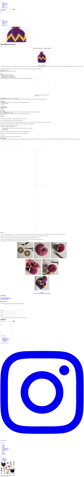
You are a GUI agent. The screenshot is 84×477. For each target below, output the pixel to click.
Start (3, 2)
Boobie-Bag (4, 337)
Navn (1, 312)
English (3, 446)
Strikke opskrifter (5, 4)
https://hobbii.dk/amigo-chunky (27, 78)
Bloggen (3, 444)
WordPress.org (4, 460)
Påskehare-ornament (5, 298)
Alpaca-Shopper (5, 297)
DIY (18, 46)
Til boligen (4, 454)
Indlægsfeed (4, 458)
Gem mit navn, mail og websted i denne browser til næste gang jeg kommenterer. (14, 317)
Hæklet (3, 450)
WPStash (7, 476)
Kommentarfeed (4, 459)
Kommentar (2, 310)
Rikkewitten (3, 46)
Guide (3, 447)
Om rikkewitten (4, 23)
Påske (3, 452)
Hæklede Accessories (5, 448)
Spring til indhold (3, 10)
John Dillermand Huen (5, 339)
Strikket (20, 46)
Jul (2, 451)
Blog (3, 6)
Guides (3, 22)
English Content (4, 7)
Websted (1, 315)
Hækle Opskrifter (5, 3)
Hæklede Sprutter (5, 449)
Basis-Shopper (4, 341)
